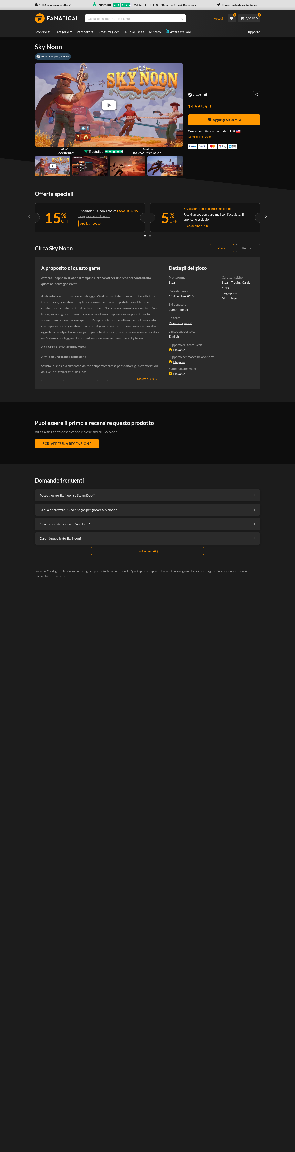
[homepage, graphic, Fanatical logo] (57, 18)
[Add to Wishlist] (256, 94)
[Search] (181, 18)
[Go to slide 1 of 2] (145, 235)
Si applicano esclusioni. (94, 216)
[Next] (265, 217)
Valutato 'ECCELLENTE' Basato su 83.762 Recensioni (165, 5)
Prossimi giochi (109, 32)
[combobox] (147, 18)
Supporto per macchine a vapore (191, 357)
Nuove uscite (134, 32)
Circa (221, 248)
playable (179, 350)
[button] (53, 5)
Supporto (253, 32)
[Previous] (29, 217)
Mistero (155, 32)
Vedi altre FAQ (147, 551)
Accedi (218, 18)
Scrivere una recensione (67, 443)
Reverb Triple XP (180, 323)
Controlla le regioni (200, 136)
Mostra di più (145, 378)
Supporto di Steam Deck (185, 345)
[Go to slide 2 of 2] (150, 235)
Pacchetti (84, 32)
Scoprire (41, 32)
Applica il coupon (91, 223)
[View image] (53, 166)
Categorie (62, 32)
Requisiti (248, 248)
